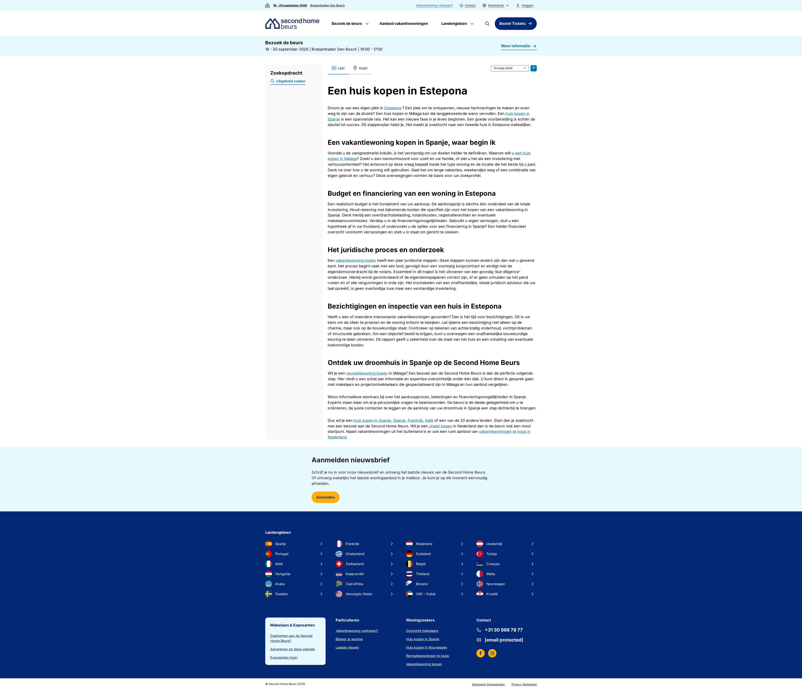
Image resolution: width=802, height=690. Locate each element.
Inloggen (527, 5)
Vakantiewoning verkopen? (434, 5)
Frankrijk (415, 420)
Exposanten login (283, 657)
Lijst (341, 68)
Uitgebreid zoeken (291, 81)
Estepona (392, 108)
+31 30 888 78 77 (504, 630)
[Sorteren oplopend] (533, 68)
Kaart (363, 68)
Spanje (399, 420)
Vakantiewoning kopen (424, 664)
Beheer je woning (349, 639)
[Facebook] (480, 653)
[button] (496, 5)
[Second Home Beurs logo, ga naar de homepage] (293, 23)
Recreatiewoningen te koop (427, 656)
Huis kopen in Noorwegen (426, 647)
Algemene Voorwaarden (488, 684)
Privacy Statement (524, 684)
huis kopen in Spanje (372, 420)
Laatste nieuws (347, 647)
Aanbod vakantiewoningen (403, 23)
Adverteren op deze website (292, 649)
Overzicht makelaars (422, 631)
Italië (429, 420)
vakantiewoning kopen (356, 260)
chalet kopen (440, 426)
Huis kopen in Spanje (422, 639)
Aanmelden (325, 497)
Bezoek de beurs (346, 23)
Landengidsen (453, 23)
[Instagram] (492, 653)
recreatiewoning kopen (367, 373)
